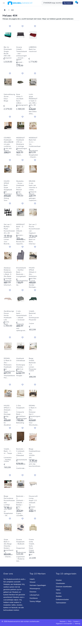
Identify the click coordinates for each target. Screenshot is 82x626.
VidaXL (32, 579)
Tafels (58, 590)
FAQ (69, 621)
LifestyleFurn (35, 595)
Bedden (59, 596)
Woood (33, 582)
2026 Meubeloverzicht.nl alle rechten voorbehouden (21, 621)
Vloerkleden (60, 583)
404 (12, 10)
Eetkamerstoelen (62, 599)
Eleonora (33, 592)
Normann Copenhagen (38, 585)
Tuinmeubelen (61, 603)
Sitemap (77, 624)
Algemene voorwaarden (64, 624)
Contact (76, 621)
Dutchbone (34, 598)
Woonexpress (35, 588)
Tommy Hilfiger (35, 601)
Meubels (63, 621)
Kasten (59, 593)
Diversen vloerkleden (64, 586)
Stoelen (59, 580)
